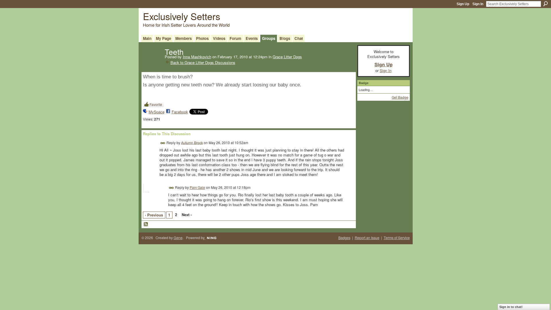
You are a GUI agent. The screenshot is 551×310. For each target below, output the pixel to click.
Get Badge (400, 97)
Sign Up (463, 4)
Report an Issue (367, 237)
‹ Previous (154, 215)
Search (545, 3)
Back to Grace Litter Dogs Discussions (202, 62)
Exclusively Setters (181, 16)
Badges (344, 237)
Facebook (180, 112)
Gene (178, 237)
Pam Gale (197, 187)
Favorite (156, 104)
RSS (146, 224)
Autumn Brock (192, 142)
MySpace (156, 112)
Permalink (163, 143)
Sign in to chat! (511, 307)
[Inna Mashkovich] (152, 63)
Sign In (477, 4)
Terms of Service (397, 237)
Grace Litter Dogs (287, 56)
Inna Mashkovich (197, 56)
